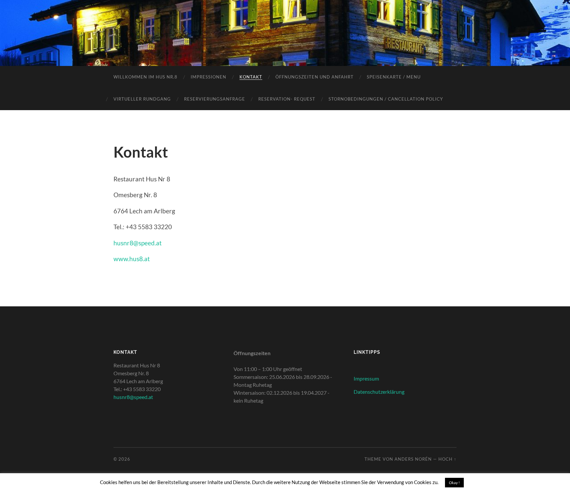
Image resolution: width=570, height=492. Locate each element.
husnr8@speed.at (137, 243)
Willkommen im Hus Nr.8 (145, 76)
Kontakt (250, 76)
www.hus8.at (131, 258)
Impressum (366, 378)
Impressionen (208, 76)
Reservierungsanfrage (214, 99)
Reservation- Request (286, 99)
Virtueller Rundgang (142, 99)
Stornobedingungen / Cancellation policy (386, 99)
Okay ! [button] (454, 482)
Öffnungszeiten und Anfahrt (314, 76)
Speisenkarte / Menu (394, 76)
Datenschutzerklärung (379, 391)
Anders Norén (413, 459)
